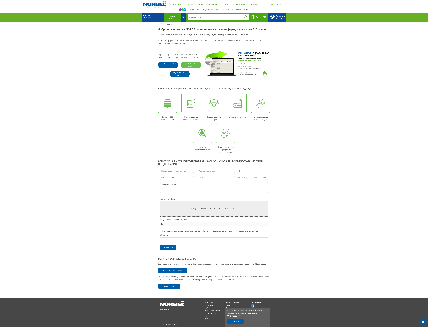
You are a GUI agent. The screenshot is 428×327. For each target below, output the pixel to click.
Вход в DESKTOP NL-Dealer (179, 74)
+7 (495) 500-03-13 (278, 4)
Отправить (168, 247)
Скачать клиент (169, 286)
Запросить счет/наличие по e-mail (235, 10)
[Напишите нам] (423, 322)
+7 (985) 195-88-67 (197, 10)
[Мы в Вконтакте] (253, 306)
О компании (175, 4)
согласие (222, 231)
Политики (207, 231)
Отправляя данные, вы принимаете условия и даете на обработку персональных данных (211, 231)
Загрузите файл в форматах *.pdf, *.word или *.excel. (214, 208)
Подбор (189, 4)
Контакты (253, 4)
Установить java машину (172, 270)
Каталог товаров (147, 16)
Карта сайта (230, 305)
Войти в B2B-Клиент (191, 65)
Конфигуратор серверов (208, 4)
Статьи (227, 4)
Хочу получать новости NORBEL (173, 219)
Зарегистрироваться (169, 64)
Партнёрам (240, 4)
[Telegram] (423, 315)
